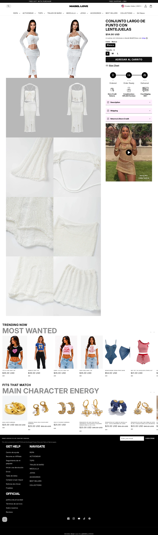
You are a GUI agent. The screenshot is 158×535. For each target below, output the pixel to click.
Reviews (9, 512)
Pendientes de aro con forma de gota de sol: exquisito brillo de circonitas (143, 423)
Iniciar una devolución (14, 467)
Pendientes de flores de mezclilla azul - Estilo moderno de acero (116, 423)
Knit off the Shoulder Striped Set (142, 370)
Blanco (110, 45)
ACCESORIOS (35, 477)
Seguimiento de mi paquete (13, 462)
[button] (8, 6)
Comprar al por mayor (14, 480)
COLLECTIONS (35, 485)
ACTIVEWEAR (35, 456)
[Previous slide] (150, 332)
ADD (3, 375)
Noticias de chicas (13, 484)
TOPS (32, 461)
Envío (8, 472)
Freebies (9, 488)
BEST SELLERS (35, 481)
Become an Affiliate (13, 456)
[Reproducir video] (129, 152)
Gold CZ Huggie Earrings (61, 422)
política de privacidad (14, 500)
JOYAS (32, 473)
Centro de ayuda (12, 452)
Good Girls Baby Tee (85, 370)
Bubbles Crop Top (33, 370)
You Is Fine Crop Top (8, 370)
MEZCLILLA (34, 469)
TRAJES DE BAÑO (37, 465)
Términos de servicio (14, 504)
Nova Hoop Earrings (8, 422)
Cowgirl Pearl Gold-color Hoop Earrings (38, 423)
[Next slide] (154, 332)
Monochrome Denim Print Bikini (115, 370)
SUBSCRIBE (150, 438)
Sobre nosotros (12, 508)
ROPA (32, 452)
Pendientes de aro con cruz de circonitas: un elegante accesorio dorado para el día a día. (90, 424)
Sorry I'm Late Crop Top (61, 370)
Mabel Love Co (76, 534)
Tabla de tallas (11, 476)
